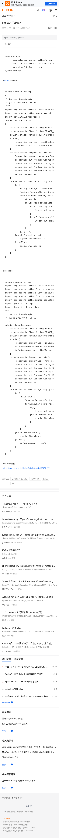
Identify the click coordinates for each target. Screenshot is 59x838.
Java (14, 483)
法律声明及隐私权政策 (11, 821)
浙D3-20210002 (27, 830)
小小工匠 (5, 604)
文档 (4, 811)
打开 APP (51, 3)
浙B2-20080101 (29, 827)
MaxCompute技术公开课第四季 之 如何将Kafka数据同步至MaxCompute (29, 752)
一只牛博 (5, 573)
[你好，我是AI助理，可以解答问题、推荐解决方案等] (44, 10)
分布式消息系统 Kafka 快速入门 (15, 723)
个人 (55, 15)
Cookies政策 (25, 821)
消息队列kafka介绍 (10, 757)
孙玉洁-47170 (7, 527)
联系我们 (29, 805)
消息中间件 (35, 479)
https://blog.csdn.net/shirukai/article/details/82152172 (26, 468)
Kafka (45, 479)
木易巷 (4, 558)
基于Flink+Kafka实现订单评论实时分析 (18, 780)
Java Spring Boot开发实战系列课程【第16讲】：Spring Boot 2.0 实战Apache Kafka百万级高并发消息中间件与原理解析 (29, 746)
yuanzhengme (7, 542)
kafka (6, 80)
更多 (4, 730)
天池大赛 (20, 811)
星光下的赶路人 (8, 589)
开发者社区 (11, 811)
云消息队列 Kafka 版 (19, 479)
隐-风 (4, 620)
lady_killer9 (6, 651)
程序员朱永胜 (7, 511)
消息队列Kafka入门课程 (12, 718)
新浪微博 (15, 798)
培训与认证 (29, 811)
